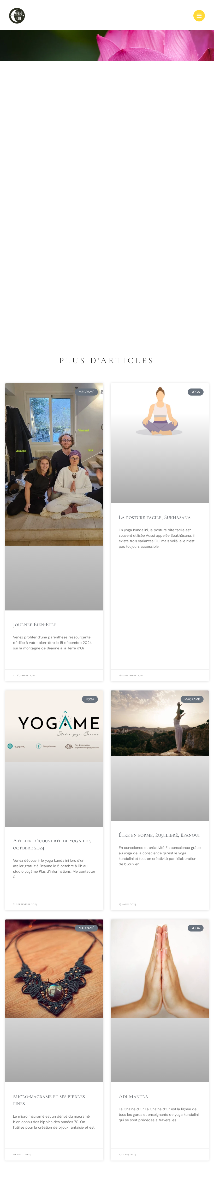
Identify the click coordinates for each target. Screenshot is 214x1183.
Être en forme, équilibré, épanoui (159, 835)
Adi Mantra (133, 1096)
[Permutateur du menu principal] (199, 15)
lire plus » (21, 660)
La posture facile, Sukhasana (155, 517)
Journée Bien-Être (35, 624)
